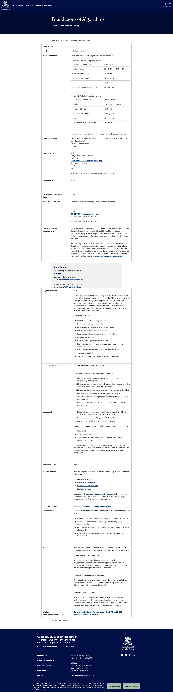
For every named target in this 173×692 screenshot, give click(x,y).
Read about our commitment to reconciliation (55, 647)
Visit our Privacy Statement (95, 687)
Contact (40, 675)
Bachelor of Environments (87, 486)
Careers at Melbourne (45, 660)
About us (40, 655)
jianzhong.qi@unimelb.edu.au (71, 279)
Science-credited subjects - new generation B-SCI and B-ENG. (98, 612)
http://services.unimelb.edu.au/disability (109, 256)
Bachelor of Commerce (86, 482)
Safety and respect (45, 665)
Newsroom (41, 670)
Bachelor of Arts (83, 479)
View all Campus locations (81, 675)
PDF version (64, 620)
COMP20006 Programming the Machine (86, 214)
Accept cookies (114, 686)
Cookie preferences (131, 686)
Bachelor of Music (84, 489)
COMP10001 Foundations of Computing (86, 160)
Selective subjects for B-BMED (86, 614)
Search (165, 7)
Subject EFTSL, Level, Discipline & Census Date (92, 506)
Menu (170, 7)
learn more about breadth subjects (100, 494)
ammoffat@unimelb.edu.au (70, 287)
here (91, 134)
